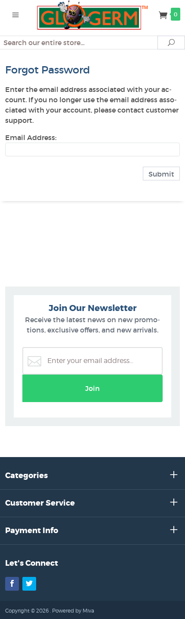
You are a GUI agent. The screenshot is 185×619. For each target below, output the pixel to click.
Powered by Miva (73, 610)
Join (92, 388)
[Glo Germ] (92, 14)
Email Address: (30, 137)
